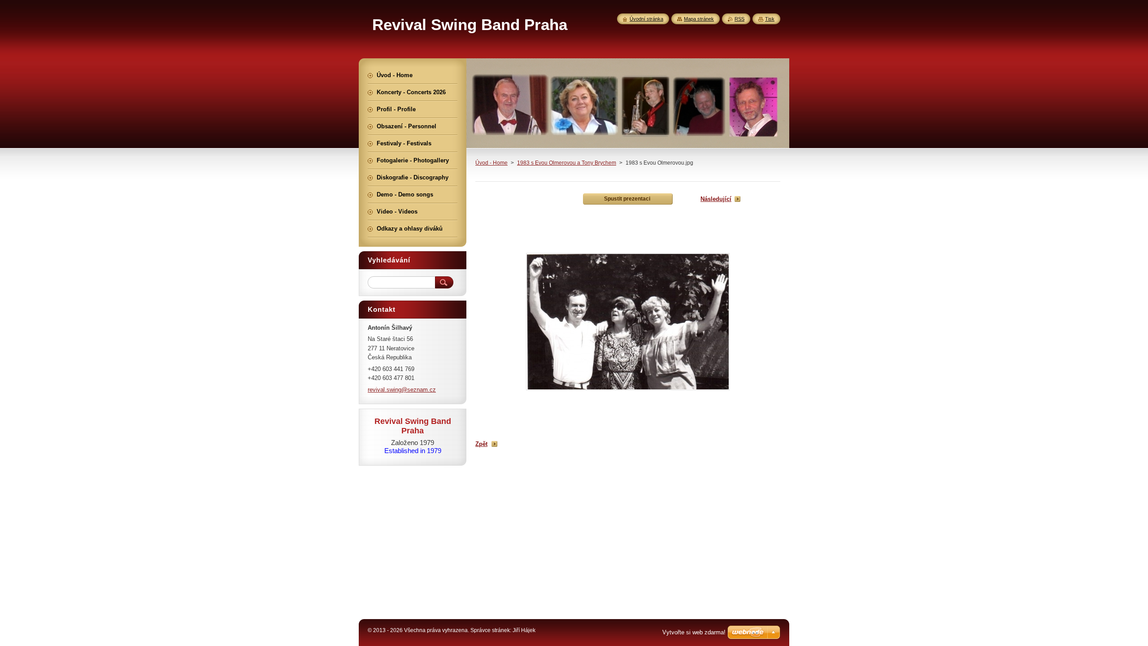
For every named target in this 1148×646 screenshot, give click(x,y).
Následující (715, 199)
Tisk (769, 19)
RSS (739, 19)
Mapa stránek (699, 19)
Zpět (481, 444)
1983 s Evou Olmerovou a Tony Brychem (566, 163)
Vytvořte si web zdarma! (694, 632)
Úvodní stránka (646, 19)
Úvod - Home (491, 163)
